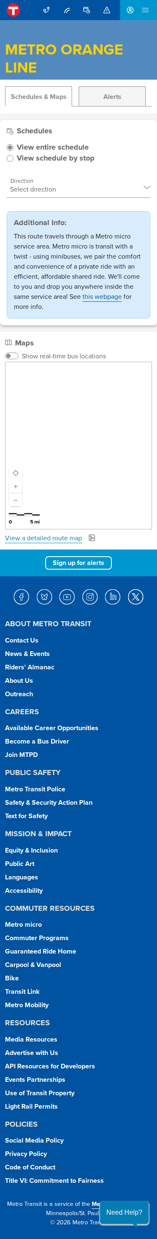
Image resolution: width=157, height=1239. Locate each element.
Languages (21, 877)
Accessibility (24, 890)
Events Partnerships (35, 1079)
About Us (19, 680)
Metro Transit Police (35, 789)
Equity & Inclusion (31, 850)
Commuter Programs (37, 938)
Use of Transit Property (40, 1093)
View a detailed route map (43, 537)
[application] (78, 445)
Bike (12, 978)
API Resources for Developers (50, 1066)
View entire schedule (53, 147)
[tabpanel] (78, 328)
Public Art (19, 863)
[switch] (11, 356)
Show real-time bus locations (64, 356)
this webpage (102, 296)
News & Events (27, 653)
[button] (124, 1212)
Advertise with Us (31, 1053)
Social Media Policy (34, 1140)
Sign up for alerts (78, 563)
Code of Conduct (30, 1167)
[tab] (38, 96)
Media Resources (31, 1039)
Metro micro (23, 924)
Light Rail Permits (31, 1106)
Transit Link (22, 991)
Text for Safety (26, 816)
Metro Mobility (27, 1005)
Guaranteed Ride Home (40, 951)
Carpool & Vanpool (33, 964)
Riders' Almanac (29, 667)
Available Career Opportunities (51, 728)
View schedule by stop (56, 158)
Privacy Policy (26, 1154)
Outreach (19, 694)
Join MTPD (21, 754)
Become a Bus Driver (37, 741)
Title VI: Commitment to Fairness (54, 1180)
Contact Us (22, 640)
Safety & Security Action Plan (49, 802)
